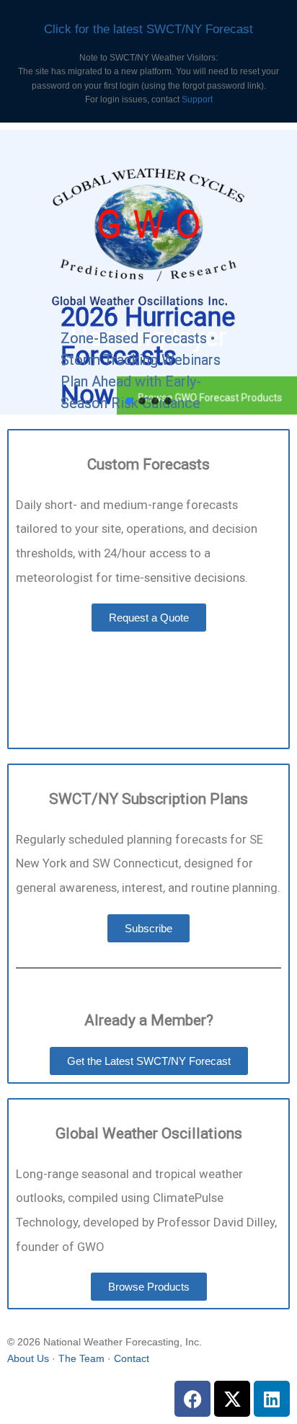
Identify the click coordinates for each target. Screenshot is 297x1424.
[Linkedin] (272, 1399)
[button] (129, 400)
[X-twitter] (232, 1399)
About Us (28, 1358)
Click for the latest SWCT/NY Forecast (148, 29)
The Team (81, 1358)
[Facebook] (192, 1399)
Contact (131, 1358)
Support (197, 99)
